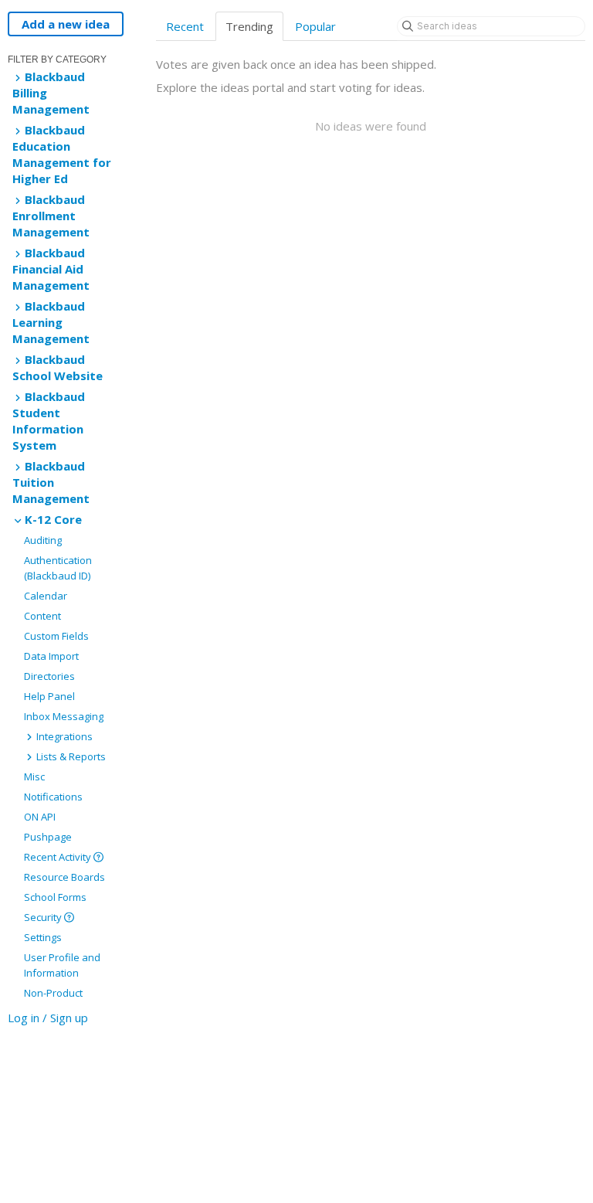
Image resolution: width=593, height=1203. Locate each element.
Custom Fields (56, 636)
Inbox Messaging (63, 716)
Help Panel (49, 696)
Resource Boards (64, 877)
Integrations (63, 736)
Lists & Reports (70, 756)
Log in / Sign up (48, 1017)
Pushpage (48, 837)
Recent (185, 26)
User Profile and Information (62, 965)
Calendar (45, 596)
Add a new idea (66, 24)
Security (44, 917)
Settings (43, 937)
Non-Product (53, 993)
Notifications (53, 797)
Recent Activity (58, 857)
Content (42, 616)
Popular (315, 26)
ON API (40, 817)
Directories (49, 676)
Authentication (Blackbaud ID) (58, 568)
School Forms (55, 897)
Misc (34, 776)
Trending (249, 26)
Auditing (43, 540)
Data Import (51, 656)
